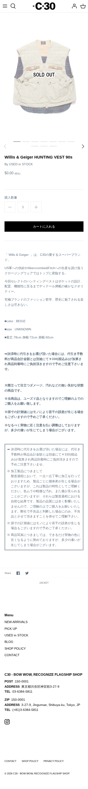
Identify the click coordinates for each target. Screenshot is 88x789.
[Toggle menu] (5, 6)
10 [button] (53, 146)
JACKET (44, 582)
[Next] (83, 146)
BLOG (9, 642)
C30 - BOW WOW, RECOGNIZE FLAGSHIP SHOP (41, 773)
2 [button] (25, 141)
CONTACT (12, 655)
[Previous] (5, 146)
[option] (44, 74)
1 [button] (16, 141)
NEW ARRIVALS (16, 622)
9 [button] (44, 146)
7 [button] (71, 141)
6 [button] (62, 141)
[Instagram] (7, 721)
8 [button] (34, 146)
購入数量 (11, 197)
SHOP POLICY (15, 648)
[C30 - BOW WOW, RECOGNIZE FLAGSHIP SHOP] (44, 6)
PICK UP (11, 628)
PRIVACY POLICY (54, 761)
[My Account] (73, 6)
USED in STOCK (21, 164)
